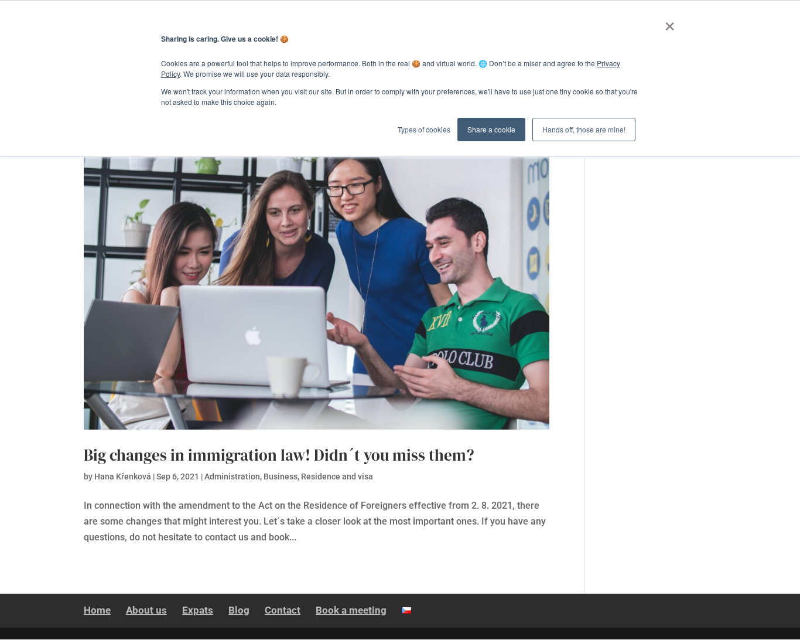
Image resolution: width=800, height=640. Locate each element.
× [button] (669, 22)
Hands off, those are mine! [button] (583, 129)
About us (146, 610)
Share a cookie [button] (491, 129)
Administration (232, 476)
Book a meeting (351, 610)
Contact (282, 610)
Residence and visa (337, 476)
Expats (197, 610)
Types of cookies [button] (424, 129)
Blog (238, 610)
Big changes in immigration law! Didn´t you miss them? (279, 455)
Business (281, 476)
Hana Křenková (122, 476)
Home (97, 610)
